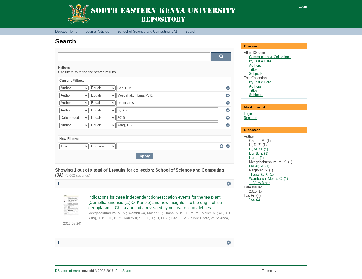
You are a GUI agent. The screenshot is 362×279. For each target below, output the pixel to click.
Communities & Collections (270, 57)
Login (303, 6)
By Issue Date (260, 61)
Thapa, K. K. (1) (261, 174)
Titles (253, 70)
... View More (259, 183)
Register (250, 118)
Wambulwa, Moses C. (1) (268, 179)
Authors (255, 65)
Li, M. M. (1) (258, 149)
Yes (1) (254, 200)
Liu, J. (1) (256, 158)
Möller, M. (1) (259, 166)
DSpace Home (66, 31)
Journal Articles (97, 31)
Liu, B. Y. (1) (258, 153)
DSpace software (67, 271)
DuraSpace (123, 271)
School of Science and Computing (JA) (147, 31)
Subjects (256, 74)
